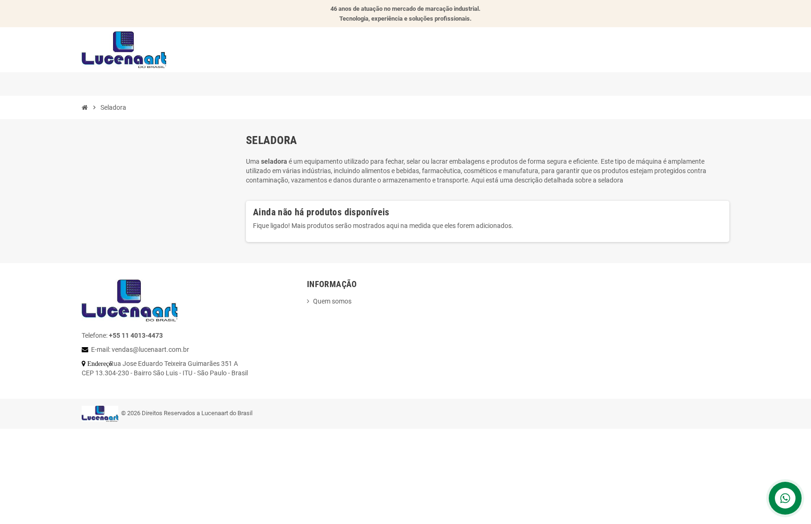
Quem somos (332, 301)
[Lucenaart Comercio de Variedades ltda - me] (124, 49)
